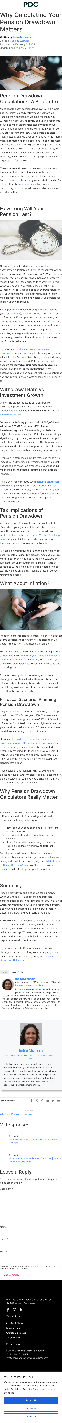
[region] (31, 1397)
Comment (6, 1189)
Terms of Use (13, 1328)
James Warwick (20, 40)
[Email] (58, 1101)
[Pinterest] (42, 1101)
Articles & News (14, 1323)
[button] (3, 5)
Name (4, 1227)
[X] (37, 1101)
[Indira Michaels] (8, 989)
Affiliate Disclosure (16, 1332)
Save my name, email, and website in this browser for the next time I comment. (30, 1267)
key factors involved (30, 184)
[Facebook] (31, 1101)
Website (4, 1251)
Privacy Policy (13, 1337)
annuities (15, 313)
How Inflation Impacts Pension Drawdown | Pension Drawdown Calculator (35, 1160)
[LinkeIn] (47, 1101)
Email (4, 1239)
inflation (51, 321)
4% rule (22, 357)
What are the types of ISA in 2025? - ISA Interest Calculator (34, 1141)
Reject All (31, 1416)
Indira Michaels (22, 37)
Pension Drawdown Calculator (29, 985)
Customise (31, 1408)
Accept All (31, 1400)
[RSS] (53, 1101)
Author (4, 972)
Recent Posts (17, 972)
